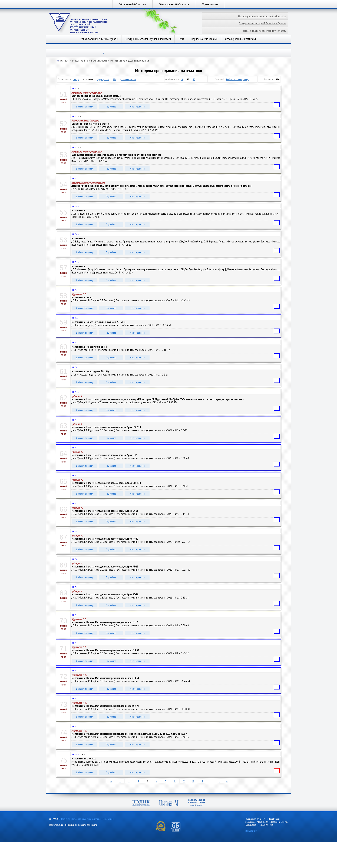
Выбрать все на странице (237, 79)
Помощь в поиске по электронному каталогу (264, 30)
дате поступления (128, 79)
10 (182, 79)
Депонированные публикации (240, 39)
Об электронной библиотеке (174, 4)
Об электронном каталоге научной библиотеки (262, 16)
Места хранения (137, 106)
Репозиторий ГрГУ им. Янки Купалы (99, 39)
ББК (114, 79)
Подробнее (111, 106)
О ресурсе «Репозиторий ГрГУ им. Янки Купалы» (262, 23)
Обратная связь (209, 4)
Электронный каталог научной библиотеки (148, 39)
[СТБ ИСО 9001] (178, 830)
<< (111, 781)
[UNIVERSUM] (169, 803)
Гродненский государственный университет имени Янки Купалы (87, 818)
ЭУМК (181, 39)
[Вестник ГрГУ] (141, 803)
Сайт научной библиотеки (132, 4)
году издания (103, 79)
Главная (64, 60)
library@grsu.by (251, 830)
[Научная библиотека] (196, 803)
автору (76, 79)
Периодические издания (204, 39)
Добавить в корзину (84, 106)
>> (227, 781)
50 (194, 79)
